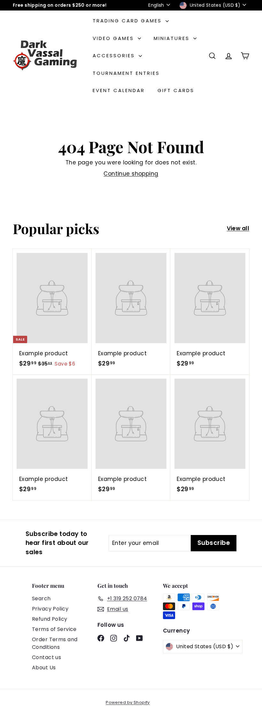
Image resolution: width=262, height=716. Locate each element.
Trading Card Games (128, 20)
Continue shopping (131, 173)
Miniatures (173, 38)
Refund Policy (49, 619)
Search (41, 598)
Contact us (46, 657)
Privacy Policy (50, 608)
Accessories (115, 55)
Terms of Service (54, 629)
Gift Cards (176, 90)
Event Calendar (119, 90)
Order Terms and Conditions (54, 643)
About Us (44, 667)
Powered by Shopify (128, 702)
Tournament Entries (126, 73)
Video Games (114, 38)
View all (238, 228)
